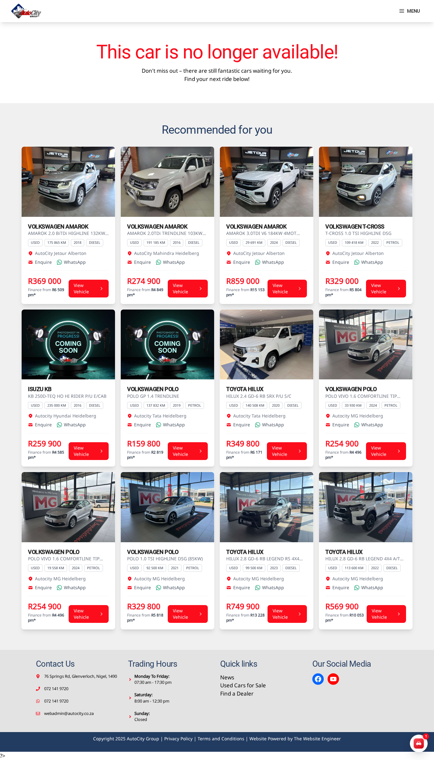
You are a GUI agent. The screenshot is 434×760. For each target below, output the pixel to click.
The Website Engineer (317, 739)
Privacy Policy (178, 739)
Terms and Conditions (221, 739)
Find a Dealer (237, 693)
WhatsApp (75, 262)
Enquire (43, 262)
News (227, 677)
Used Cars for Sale (243, 685)
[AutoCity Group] (26, 11)
